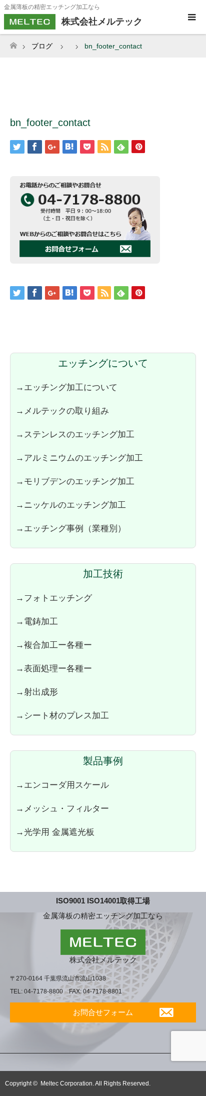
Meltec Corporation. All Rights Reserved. (95, 1083)
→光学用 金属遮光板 (55, 831)
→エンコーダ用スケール (62, 784)
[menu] (191, 18)
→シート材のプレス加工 (62, 715)
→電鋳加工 (37, 621)
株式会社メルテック (103, 959)
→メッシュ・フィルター (62, 808)
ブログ (42, 46)
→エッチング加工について (67, 387)
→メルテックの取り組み (62, 410)
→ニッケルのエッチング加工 (71, 504)
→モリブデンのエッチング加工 (75, 481)
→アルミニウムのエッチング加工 (79, 457)
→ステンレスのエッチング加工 (75, 434)
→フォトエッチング (54, 597)
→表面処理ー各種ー (54, 668)
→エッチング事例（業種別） (71, 528)
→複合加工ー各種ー (54, 644)
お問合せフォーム (103, 1012)
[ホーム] (13, 43)
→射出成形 (37, 691)
